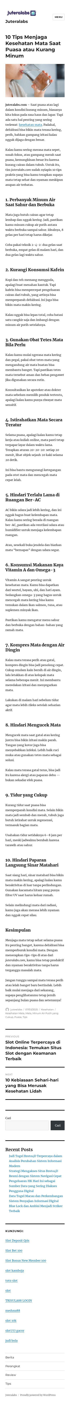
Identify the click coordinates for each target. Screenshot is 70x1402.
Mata (28, 1013)
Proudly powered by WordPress (38, 1395)
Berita (9, 1357)
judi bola (11, 1340)
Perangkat (12, 1366)
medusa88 (12, 1310)
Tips (25, 1017)
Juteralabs (16, 21)
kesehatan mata (30, 124)
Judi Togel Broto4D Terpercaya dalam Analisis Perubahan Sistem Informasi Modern (35, 1161)
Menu (59, 17)
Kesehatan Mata (14, 1013)
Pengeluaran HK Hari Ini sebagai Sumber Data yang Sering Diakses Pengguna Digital (33, 1186)
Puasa (18, 1017)
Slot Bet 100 (13, 1250)
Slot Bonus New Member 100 (25, 1260)
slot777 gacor (14, 1330)
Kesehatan (47, 1009)
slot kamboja (14, 1270)
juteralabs (16, 1009)
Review (10, 1375)
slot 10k (10, 1320)
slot (8, 1290)
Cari (8, 1118)
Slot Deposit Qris (17, 1240)
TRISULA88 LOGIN (18, 1300)
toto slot (11, 1280)
